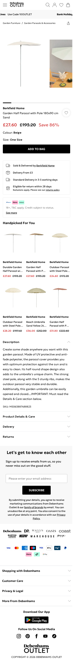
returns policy (53, 190)
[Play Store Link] (37, 619)
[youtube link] (45, 636)
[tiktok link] (54, 636)
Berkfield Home (13, 108)
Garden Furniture (11, 23)
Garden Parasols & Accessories (39, 23)
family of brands (33, 507)
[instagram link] (19, 636)
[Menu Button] (5, 5)
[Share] (68, 23)
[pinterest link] (28, 636)
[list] (36, 65)
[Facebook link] (36, 636)
